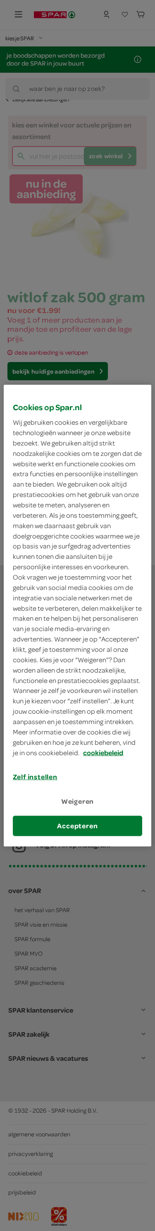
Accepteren (77, 825)
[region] (77, 615)
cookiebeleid (103, 752)
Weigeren (77, 800)
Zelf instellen (35, 776)
